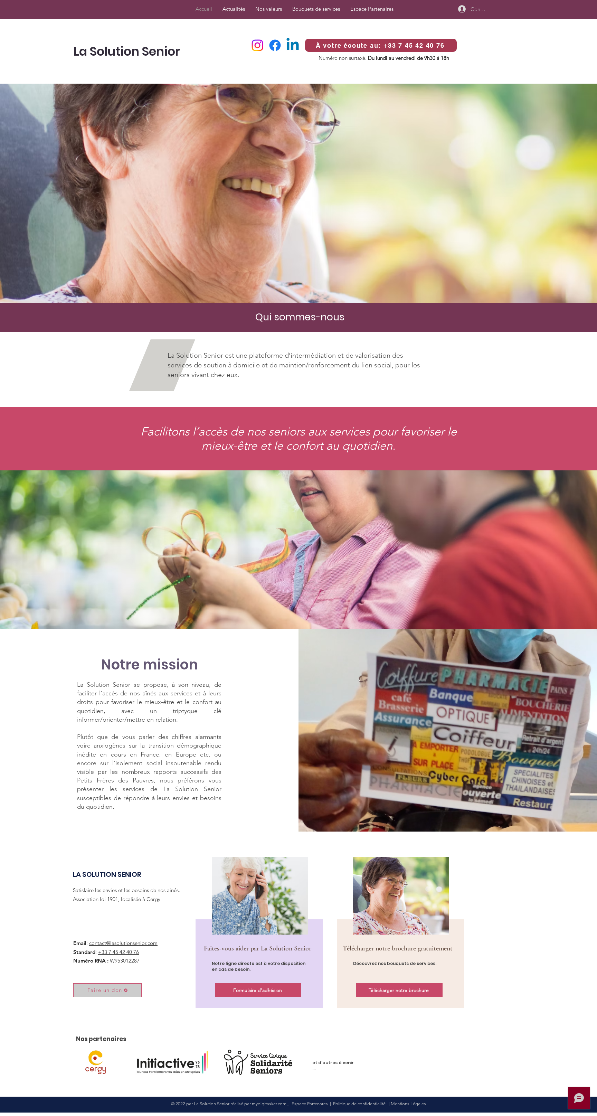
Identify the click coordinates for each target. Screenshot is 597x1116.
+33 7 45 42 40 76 (118, 952)
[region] (258, 931)
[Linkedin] (292, 45)
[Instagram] (257, 45)
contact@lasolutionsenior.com (123, 943)
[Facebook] (275, 45)
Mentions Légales (408, 1103)
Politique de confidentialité (360, 1103)
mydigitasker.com (269, 1103)
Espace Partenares (310, 1103)
